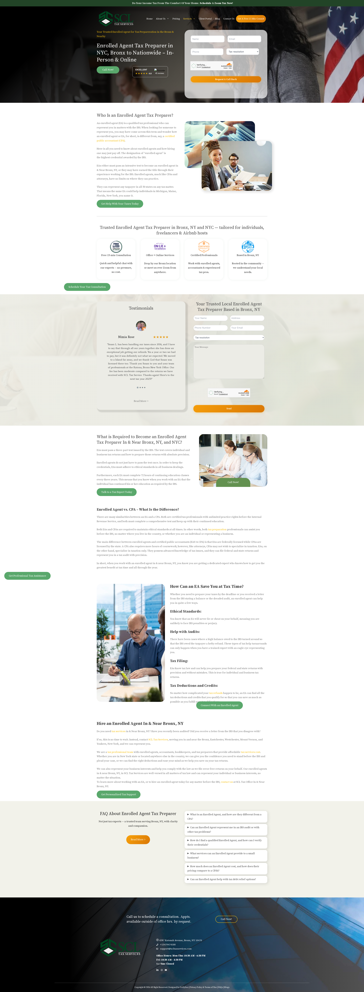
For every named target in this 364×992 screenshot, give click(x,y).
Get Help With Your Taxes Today (120, 203)
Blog (217, 18)
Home (149, 18)
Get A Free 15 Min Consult (251, 18)
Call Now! (108, 69)
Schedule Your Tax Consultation (87, 287)
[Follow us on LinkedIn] (157, 970)
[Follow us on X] (166, 970)
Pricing (176, 18)
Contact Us (228, 18)
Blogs (226, 987)
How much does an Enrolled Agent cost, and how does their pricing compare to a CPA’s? (223, 868)
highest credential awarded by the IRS (123, 157)
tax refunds (216, 693)
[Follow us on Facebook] (162, 970)
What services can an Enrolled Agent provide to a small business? (221, 856)
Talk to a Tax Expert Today (116, 492)
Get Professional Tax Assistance (27, 575)
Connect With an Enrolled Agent (219, 705)
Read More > (141, 401)
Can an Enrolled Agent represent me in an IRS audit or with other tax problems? (223, 829)
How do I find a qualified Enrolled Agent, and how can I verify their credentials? (224, 842)
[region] (141, 352)
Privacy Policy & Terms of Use (203, 987)
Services (187, 18)
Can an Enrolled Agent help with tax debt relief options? (223, 879)
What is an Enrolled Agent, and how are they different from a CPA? (224, 817)
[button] (137, 387)
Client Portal (205, 18)
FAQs (220, 987)
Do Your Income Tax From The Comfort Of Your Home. (182, 3)
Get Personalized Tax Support (118, 794)
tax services (118, 731)
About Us (160, 18)
